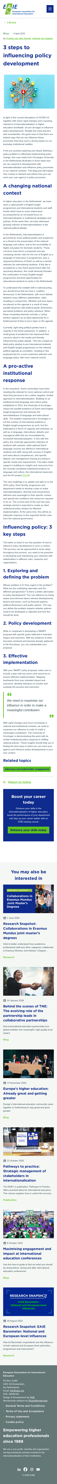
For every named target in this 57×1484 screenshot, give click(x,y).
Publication (9, 1200)
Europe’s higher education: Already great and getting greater (25, 1093)
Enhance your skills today (28, 830)
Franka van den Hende (18, 38)
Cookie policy (15, 1422)
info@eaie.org (17, 1390)
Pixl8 (32, 1397)
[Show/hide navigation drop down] (50, 9)
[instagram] (31, 1469)
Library (11, 22)
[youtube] (38, 1469)
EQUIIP (26, 475)
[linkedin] (19, 1469)
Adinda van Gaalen (42, 38)
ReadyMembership (38, 1400)
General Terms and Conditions (25, 1405)
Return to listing (19, 782)
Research (8, 957)
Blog (6, 33)
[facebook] (25, 1469)
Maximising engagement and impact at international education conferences (27, 1253)
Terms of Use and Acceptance (25, 1411)
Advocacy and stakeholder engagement (27, 769)
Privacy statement (17, 1416)
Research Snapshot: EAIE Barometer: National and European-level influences (25, 1331)
